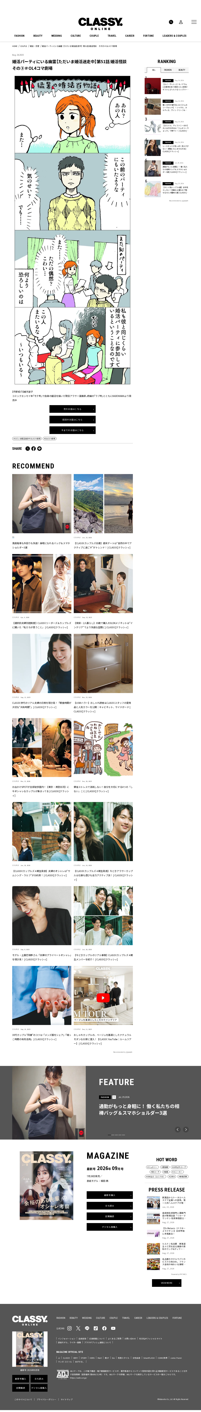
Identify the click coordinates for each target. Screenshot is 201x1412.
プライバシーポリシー (46, 1399)
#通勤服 (165, 1167)
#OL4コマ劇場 (49, 438)
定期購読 (109, 1216)
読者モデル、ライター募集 (69, 1342)
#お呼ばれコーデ (179, 1167)
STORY (84, 1357)
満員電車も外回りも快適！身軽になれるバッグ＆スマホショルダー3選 (41, 545)
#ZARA (172, 1176)
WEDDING (56, 35)
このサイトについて (23, 1399)
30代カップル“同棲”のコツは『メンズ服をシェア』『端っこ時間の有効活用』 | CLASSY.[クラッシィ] (41, 1037)
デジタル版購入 (110, 1227)
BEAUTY (38, 35)
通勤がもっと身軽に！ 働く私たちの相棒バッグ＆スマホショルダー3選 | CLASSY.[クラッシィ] (175, 169)
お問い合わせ (130, 1338)
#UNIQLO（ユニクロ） (155, 1176)
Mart (100, 1357)
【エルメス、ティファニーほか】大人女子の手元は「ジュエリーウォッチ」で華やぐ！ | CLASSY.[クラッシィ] (176, 128)
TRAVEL (112, 35)
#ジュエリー (152, 1167)
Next (186, 1129)
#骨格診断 (183, 1176)
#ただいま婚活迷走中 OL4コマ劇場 (27, 438)
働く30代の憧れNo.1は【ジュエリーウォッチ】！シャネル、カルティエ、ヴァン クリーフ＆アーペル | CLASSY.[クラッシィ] (175, 107)
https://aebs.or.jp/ (78, 1377)
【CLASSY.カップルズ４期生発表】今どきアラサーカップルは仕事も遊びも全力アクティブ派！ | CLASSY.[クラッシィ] (103, 875)
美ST (107, 1357)
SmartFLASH (149, 1357)
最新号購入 (109, 1195)
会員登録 (82, 1338)
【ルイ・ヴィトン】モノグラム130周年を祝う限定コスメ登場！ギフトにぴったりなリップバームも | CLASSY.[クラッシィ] (175, 87)
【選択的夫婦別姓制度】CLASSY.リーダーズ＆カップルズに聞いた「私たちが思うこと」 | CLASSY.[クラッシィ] (41, 625)
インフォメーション (66, 1338)
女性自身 (136, 1357)
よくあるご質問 (114, 1338)
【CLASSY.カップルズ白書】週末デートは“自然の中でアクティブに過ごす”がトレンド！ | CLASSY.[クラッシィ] (103, 545)
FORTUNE (148, 35)
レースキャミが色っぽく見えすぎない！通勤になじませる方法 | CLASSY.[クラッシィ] (176, 149)
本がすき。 (80, 1361)
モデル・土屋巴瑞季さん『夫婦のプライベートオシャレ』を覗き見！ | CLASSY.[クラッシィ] (41, 957)
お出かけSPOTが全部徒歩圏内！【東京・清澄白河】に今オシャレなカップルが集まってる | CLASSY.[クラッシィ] (40, 791)
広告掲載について (97, 1338)
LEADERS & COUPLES (174, 35)
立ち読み (109, 1205)
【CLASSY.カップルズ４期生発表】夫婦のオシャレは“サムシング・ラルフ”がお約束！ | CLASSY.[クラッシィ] (41, 873)
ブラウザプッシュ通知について (97, 1342)
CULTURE (76, 35)
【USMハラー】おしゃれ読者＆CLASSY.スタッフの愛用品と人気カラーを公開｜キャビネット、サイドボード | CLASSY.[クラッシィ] (102, 707)
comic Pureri (176, 1357)
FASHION (19, 35)
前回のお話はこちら (72, 419)
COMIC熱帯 (162, 1357)
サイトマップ (67, 1399)
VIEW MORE (167, 1283)
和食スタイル (123, 1357)
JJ (59, 1357)
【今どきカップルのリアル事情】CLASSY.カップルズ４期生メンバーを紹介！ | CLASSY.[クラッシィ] (103, 957)
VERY (75, 1357)
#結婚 (165, 1171)
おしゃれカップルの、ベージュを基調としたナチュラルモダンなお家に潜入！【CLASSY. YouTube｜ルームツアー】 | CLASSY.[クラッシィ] (102, 1039)
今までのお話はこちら (72, 430)
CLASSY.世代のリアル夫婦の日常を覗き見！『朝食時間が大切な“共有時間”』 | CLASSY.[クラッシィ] (41, 705)
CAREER (129, 35)
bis (113, 1357)
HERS (92, 1357)
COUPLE (94, 35)
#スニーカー (177, 1171)
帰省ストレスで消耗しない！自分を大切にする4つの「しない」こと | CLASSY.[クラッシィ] (103, 789)
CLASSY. (66, 1357)
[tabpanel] (100, 1103)
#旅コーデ (155, 1171)
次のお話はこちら (73, 408)
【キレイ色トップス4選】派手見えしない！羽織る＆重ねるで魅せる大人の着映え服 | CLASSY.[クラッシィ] (175, 190)
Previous (178, 1129)
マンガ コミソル (65, 1361)
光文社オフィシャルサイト (150, 1338)
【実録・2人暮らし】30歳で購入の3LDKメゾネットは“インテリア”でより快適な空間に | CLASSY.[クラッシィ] (103, 625)
